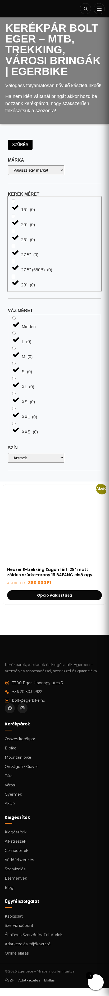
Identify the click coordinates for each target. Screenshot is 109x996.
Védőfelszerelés (19, 859)
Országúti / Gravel (21, 766)
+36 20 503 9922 (27, 691)
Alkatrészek (15, 841)
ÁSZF (9, 980)
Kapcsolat (14, 916)
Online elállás (17, 953)
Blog (9, 887)
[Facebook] (10, 708)
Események (16, 878)
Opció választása (54, 595)
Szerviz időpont (19, 925)
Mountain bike (18, 757)
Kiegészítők (15, 832)
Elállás (49, 980)
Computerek (16, 850)
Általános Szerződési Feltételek (33, 934)
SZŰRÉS (20, 144)
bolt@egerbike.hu (28, 700)
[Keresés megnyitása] (85, 8)
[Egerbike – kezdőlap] (22, 8)
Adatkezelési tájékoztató (28, 944)
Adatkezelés (29, 980)
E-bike (10, 748)
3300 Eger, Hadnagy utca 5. (37, 683)
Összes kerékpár (20, 739)
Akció (10, 803)
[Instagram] (22, 708)
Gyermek (13, 794)
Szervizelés (15, 869)
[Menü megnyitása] (99, 8)
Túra (8, 775)
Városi (10, 785)
